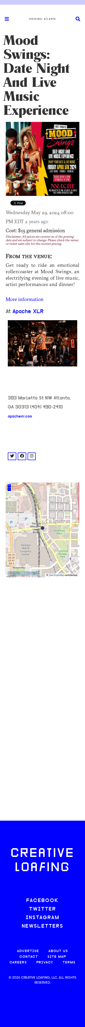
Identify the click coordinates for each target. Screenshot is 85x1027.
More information (24, 299)
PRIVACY (44, 962)
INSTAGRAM (42, 918)
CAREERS (18, 962)
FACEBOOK (42, 900)
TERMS (69, 962)
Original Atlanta (42, 19)
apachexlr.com (20, 416)
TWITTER (42, 909)
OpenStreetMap (56, 575)
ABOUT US (58, 951)
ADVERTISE (28, 951)
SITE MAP (56, 957)
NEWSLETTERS (42, 926)
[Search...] (78, 19)
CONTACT (28, 957)
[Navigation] (4, 19)
